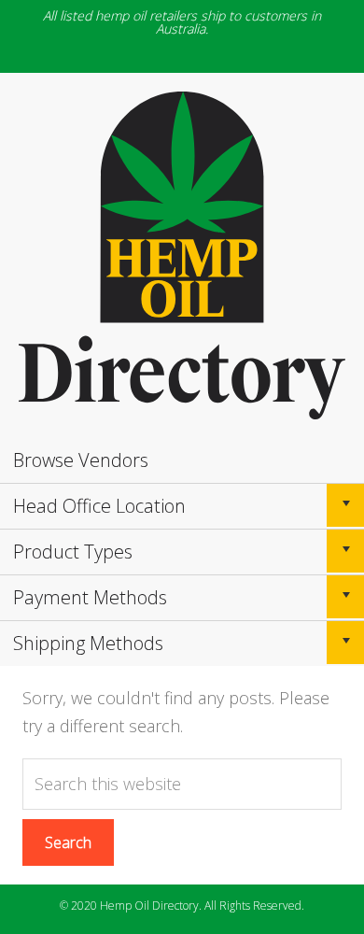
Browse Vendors (80, 460)
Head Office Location (99, 505)
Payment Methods (90, 597)
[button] (345, 505)
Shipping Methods (88, 643)
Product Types (73, 551)
